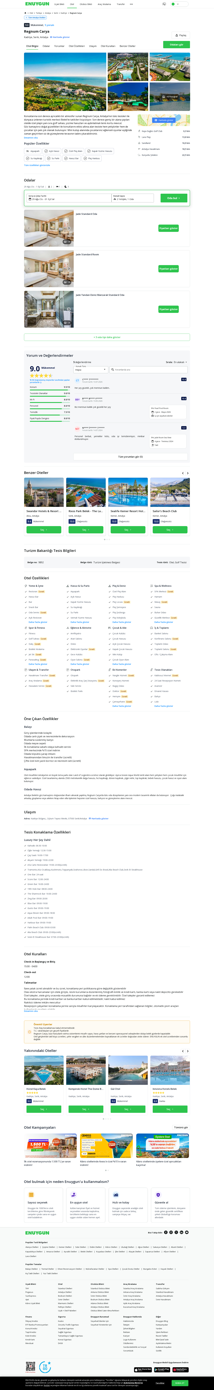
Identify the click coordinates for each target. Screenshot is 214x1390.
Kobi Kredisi (30, 1335)
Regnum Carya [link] (76, 13)
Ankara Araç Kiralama (132, 1292)
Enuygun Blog (162, 1321)
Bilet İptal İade (162, 1339)
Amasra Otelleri (53, 1251)
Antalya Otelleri (65, 1292)
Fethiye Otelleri (64, 1307)
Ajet (27, 1299)
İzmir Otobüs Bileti (99, 1296)
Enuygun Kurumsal (100, 1316)
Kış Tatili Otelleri (32, 1273)
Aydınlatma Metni (163, 1343)
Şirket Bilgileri (129, 1328)
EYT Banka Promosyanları (36, 1324)
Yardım (159, 1328)
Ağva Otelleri (143, 1247)
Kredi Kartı (30, 1339)
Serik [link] (56, 13)
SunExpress (30, 1296)
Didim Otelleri (96, 1247)
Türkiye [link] (39, 13)
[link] (25, 13)
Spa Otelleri (113, 1269)
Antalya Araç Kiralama (133, 1299)
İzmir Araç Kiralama (131, 1296)
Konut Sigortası (64, 1339)
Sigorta (62, 1316)
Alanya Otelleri (31, 1247)
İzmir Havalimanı (163, 1299)
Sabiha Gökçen (162, 1288)
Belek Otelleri (86, 1251)
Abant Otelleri (177, 1247)
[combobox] (71, 199)
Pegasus (29, 1292)
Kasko (61, 1321)
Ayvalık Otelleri (70, 1251)
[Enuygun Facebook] (166, 1233)
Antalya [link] (48, 13)
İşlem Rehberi (162, 1332)
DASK (60, 1343)
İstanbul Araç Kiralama (133, 1288)
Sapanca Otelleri (152, 1251)
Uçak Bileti (30, 1284)
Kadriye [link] (64, 13)
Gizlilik (159, 1350)
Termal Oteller (47, 1269)
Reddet (47, 1385)
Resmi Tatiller (162, 1335)
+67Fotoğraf (171, 96)
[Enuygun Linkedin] (181, 1233)
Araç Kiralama (130, 1284)
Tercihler (160, 1383)
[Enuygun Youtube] (187, 1233)
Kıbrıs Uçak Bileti (32, 1303)
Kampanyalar (162, 1324)
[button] (107, 82)
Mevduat (29, 1343)
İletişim (126, 1324)
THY (27, 1288)
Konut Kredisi (31, 1328)
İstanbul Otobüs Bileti (100, 1288)
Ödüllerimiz (128, 1343)
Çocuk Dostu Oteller (131, 1269)
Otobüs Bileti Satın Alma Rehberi (105, 1310)
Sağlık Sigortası (64, 1332)
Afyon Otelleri (170, 1251)
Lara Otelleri (30, 1256)
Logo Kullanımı (129, 1339)
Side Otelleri (80, 1247)
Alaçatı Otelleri (135, 1251)
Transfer (160, 1284)
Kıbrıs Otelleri (111, 1247)
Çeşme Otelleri (48, 1247)
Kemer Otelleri (65, 1247)
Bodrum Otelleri (65, 1296)
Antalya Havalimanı (164, 1296)
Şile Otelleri (120, 1251)
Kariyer (126, 1335)
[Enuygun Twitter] (176, 1233)
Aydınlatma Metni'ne (133, 1383)
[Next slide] (69, 228)
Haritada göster (166, 120)
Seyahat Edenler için (100, 1321)
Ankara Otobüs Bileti (100, 1292)
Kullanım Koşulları (163, 1347)
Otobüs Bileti (97, 1284)
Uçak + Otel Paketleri (67, 1310)
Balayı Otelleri (31, 1269)
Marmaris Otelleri (65, 1303)
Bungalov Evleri (150, 1269)
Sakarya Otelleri (160, 1247)
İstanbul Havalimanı (165, 1292)
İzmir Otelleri (63, 1299)
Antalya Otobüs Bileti (100, 1307)
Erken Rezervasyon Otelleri (70, 1269)
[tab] (32, 46)
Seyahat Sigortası (66, 1328)
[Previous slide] (29, 228)
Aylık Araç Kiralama (131, 1303)
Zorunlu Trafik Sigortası (68, 1324)
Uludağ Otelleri (127, 1247)
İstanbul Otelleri (65, 1288)
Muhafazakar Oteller (95, 1269)
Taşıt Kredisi (30, 1332)
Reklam (126, 1332)
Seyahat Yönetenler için (101, 1324)
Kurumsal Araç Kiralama (133, 1307)
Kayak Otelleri (167, 1269)
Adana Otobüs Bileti (99, 1303)
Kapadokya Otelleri (34, 1251)
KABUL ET (179, 1383)
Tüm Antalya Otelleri (36, 17)
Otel (60, 1284)
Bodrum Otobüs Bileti (100, 1299)
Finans (28, 1316)
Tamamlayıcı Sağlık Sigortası (70, 1335)
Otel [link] (31, 13)
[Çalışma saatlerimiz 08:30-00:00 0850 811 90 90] (164, 2)
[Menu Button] (131, 4)
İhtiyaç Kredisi (31, 1321)
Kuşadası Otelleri (103, 1251)
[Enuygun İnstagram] (171, 1233)
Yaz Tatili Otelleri (50, 1273)
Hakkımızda (128, 1321)
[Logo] (37, 4)
